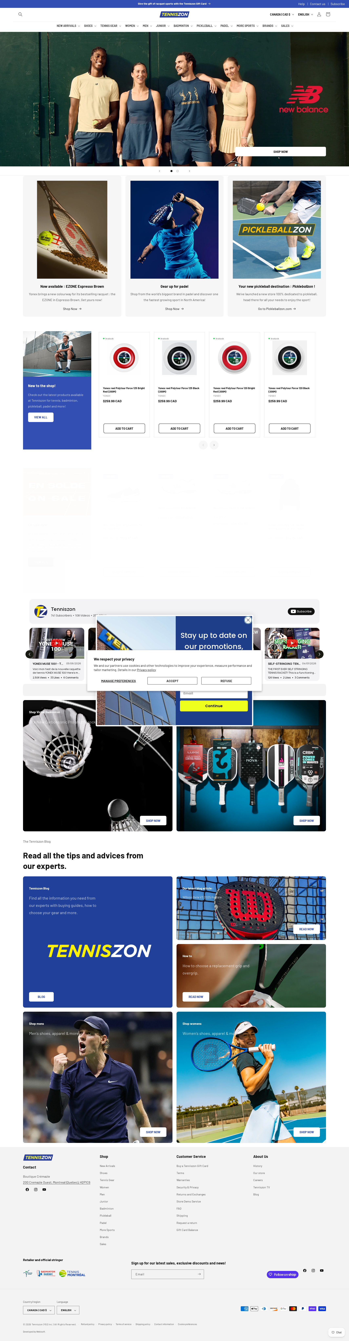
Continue (214, 705)
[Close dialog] (248, 620)
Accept (172, 681)
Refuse (226, 681)
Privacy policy (146, 670)
